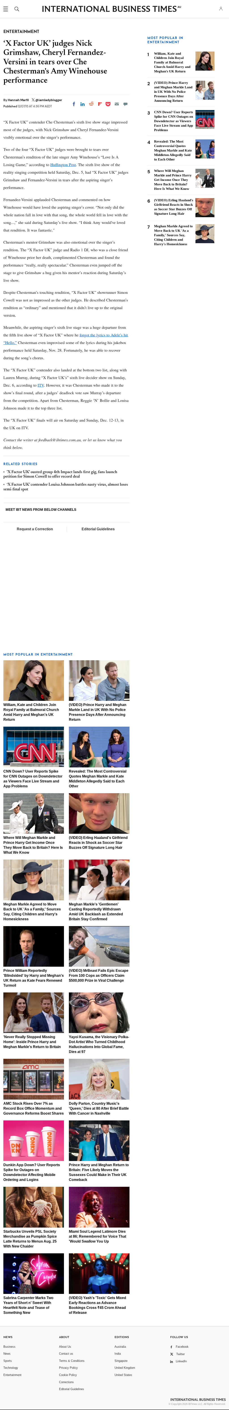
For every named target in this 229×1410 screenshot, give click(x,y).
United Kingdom (124, 1367)
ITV (41, 385)
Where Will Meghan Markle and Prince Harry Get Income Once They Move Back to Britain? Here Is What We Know (173, 180)
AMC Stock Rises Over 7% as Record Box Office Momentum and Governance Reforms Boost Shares (33, 1108)
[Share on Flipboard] (100, 104)
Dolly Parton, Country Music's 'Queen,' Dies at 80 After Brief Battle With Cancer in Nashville (99, 1108)
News (7, 1353)
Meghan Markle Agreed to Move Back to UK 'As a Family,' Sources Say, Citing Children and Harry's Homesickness (173, 235)
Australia (120, 1346)
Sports (7, 1360)
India (117, 1353)
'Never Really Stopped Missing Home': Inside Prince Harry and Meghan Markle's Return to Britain (32, 1042)
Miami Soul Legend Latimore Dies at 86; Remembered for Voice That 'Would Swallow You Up (97, 1236)
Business (9, 1346)
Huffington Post (63, 164)
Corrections (66, 1382)
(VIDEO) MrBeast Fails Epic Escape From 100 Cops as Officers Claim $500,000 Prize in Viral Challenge (98, 975)
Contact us (66, 1353)
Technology (10, 1367)
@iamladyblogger (48, 100)
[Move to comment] (125, 104)
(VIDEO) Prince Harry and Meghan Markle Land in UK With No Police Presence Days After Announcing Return (173, 91)
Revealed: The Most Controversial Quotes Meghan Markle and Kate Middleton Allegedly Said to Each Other (173, 150)
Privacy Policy (68, 1367)
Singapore (120, 1360)
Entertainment (12, 1375)
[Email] (117, 104)
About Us (65, 1346)
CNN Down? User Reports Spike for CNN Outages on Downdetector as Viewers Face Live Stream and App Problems (173, 121)
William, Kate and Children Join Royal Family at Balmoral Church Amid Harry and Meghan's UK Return (172, 62)
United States (123, 1375)
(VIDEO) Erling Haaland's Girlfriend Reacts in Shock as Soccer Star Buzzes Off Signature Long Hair (98, 842)
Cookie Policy (68, 1375)
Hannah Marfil (19, 100)
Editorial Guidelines (98, 529)
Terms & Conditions (72, 1360)
